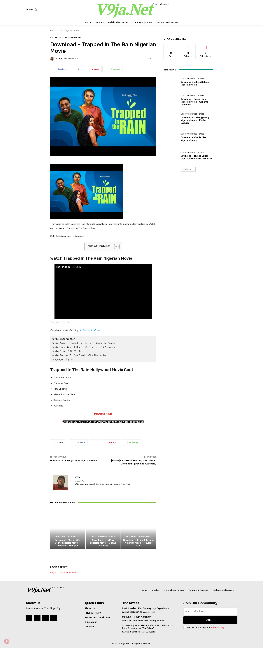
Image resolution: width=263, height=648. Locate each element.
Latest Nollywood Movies (69, 30)
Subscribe (205, 46)
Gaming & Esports (131, 632)
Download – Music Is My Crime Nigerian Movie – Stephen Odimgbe (68, 543)
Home (53, 30)
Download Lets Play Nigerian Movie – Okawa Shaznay (103, 543)
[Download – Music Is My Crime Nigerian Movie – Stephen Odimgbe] (67, 528)
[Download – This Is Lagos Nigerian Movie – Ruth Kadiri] (170, 155)
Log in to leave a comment (63, 572)
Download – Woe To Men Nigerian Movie (194, 139)
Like (171, 46)
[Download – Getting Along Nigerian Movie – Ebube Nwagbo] (170, 118)
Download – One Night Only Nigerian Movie (73, 460)
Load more (187, 169)
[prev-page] (52, 554)
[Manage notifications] (6, 641)
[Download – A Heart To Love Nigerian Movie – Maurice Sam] (138, 528)
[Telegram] (37, 618)
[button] (32, 9)
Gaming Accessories (132, 612)
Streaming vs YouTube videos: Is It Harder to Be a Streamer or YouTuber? (147, 626)
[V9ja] (52, 59)
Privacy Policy (217, 627)
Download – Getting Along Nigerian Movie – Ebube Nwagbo (195, 120)
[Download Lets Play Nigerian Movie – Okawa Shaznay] (103, 528)
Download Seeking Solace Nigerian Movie (195, 83)
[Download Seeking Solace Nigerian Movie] (170, 82)
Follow (188, 46)
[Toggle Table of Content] (115, 246)
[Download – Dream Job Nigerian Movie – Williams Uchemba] (170, 100)
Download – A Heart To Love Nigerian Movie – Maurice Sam (138, 543)
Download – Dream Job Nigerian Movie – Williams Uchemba (194, 102)
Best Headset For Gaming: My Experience (145, 608)
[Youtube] (29, 618)
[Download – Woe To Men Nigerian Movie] (170, 137)
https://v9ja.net (81, 481)
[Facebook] (53, 618)
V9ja (60, 59)
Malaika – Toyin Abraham (136, 616)
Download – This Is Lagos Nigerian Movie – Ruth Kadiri (196, 157)
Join (208, 620)
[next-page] (57, 554)
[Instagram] (45, 618)
